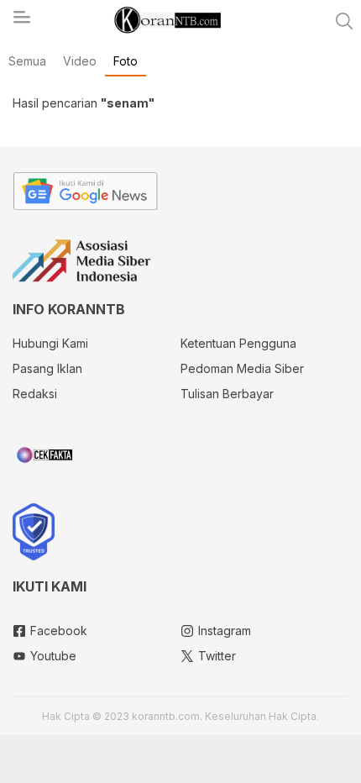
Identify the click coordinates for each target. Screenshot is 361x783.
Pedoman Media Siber (242, 368)
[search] (344, 21)
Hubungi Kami (50, 343)
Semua (27, 61)
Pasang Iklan (47, 368)
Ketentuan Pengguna (238, 343)
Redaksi (35, 393)
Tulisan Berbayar (227, 393)
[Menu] (21, 22)
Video (80, 61)
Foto (125, 61)
